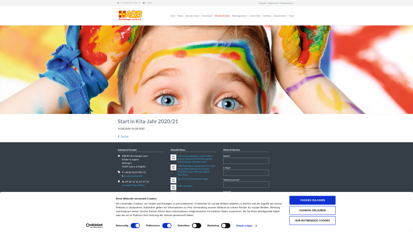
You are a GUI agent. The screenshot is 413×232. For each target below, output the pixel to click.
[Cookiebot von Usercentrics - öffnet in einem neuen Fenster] (94, 225)
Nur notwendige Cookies (312, 220)
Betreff (228, 191)
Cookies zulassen (312, 200)
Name (228, 155)
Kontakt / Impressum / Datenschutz (275, 3)
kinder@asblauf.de (133, 175)
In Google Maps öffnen (133, 185)
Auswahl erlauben (312, 210)
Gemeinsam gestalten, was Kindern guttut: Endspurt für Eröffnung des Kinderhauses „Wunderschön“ (195, 159)
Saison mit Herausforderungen (193, 178)
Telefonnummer (231, 179)
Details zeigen (244, 225)
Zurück (125, 136)
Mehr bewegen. (185, 185)
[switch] (163, 225)
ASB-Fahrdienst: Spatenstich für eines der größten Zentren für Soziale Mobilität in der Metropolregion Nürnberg (196, 170)
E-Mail (228, 167)
